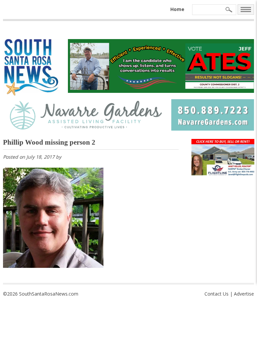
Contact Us (216, 294)
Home (177, 9)
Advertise (244, 294)
